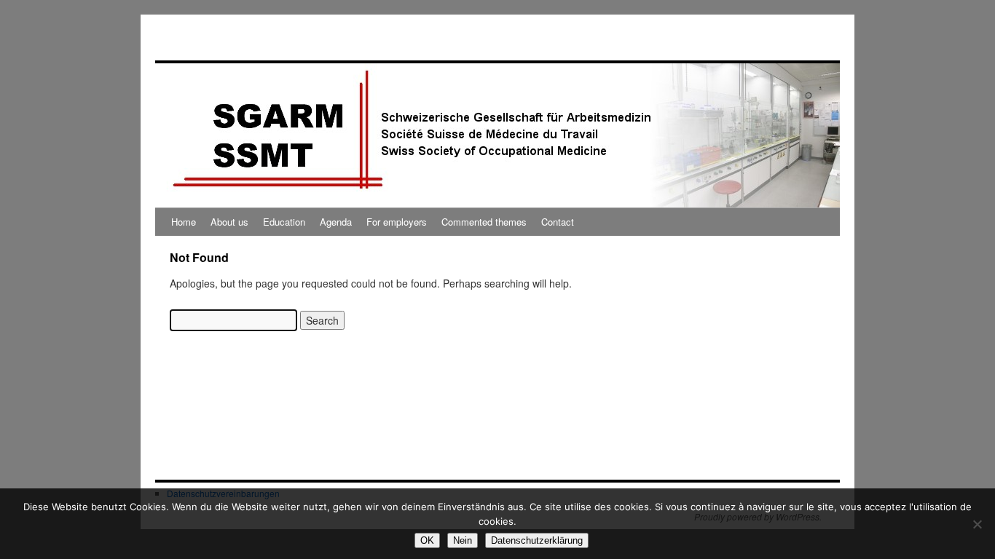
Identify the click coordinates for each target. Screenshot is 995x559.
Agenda (336, 222)
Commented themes (484, 222)
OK (427, 540)
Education (284, 222)
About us (229, 222)
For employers (396, 222)
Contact (557, 222)
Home (183, 222)
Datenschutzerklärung (537, 540)
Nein (462, 540)
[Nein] (977, 524)
